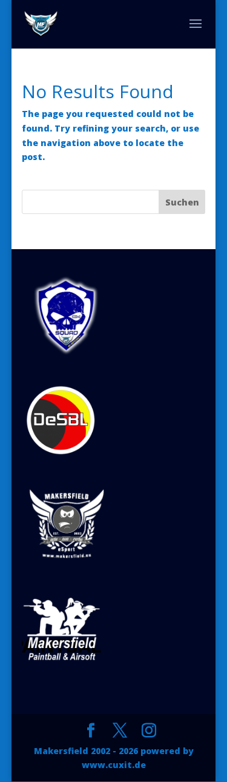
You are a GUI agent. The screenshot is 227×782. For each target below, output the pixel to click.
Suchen (182, 202)
